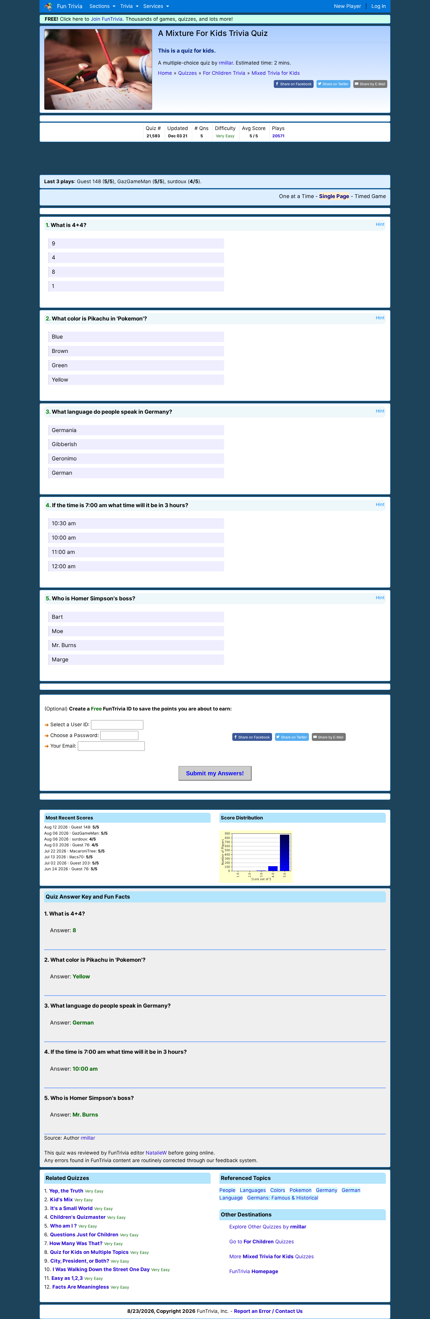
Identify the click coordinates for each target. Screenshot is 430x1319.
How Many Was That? (76, 1243)
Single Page (334, 196)
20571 (278, 136)
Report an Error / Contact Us (268, 1311)
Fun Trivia (68, 6)
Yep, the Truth (66, 1191)
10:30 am (64, 523)
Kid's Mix (61, 1199)
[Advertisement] (215, 158)
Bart (57, 616)
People (227, 1190)
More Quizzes (271, 1256)
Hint (380, 224)
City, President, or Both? (80, 1261)
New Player (347, 6)
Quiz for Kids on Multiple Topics (89, 1252)
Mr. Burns (64, 645)
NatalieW (156, 1153)
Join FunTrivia (107, 19)
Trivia (127, 6)
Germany (326, 1190)
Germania (64, 430)
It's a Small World (71, 1208)
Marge (60, 659)
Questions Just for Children (84, 1234)
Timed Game (370, 196)
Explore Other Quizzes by (267, 1227)
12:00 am (63, 566)
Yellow (60, 379)
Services (154, 6)
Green (60, 365)
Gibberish (64, 444)
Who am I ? (63, 1226)
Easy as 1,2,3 (67, 1278)
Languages (253, 1190)
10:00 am (64, 537)
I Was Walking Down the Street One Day (101, 1269)
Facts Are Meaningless (80, 1287)
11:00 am (63, 552)
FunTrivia (253, 1271)
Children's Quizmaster (78, 1217)
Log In (378, 6)
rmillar (226, 63)
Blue (57, 336)
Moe (57, 631)
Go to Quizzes (261, 1242)
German (62, 472)
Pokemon (301, 1190)
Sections (100, 6)
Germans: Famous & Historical (282, 1198)
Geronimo (64, 458)
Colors (277, 1190)
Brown (60, 351)
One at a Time (296, 196)
